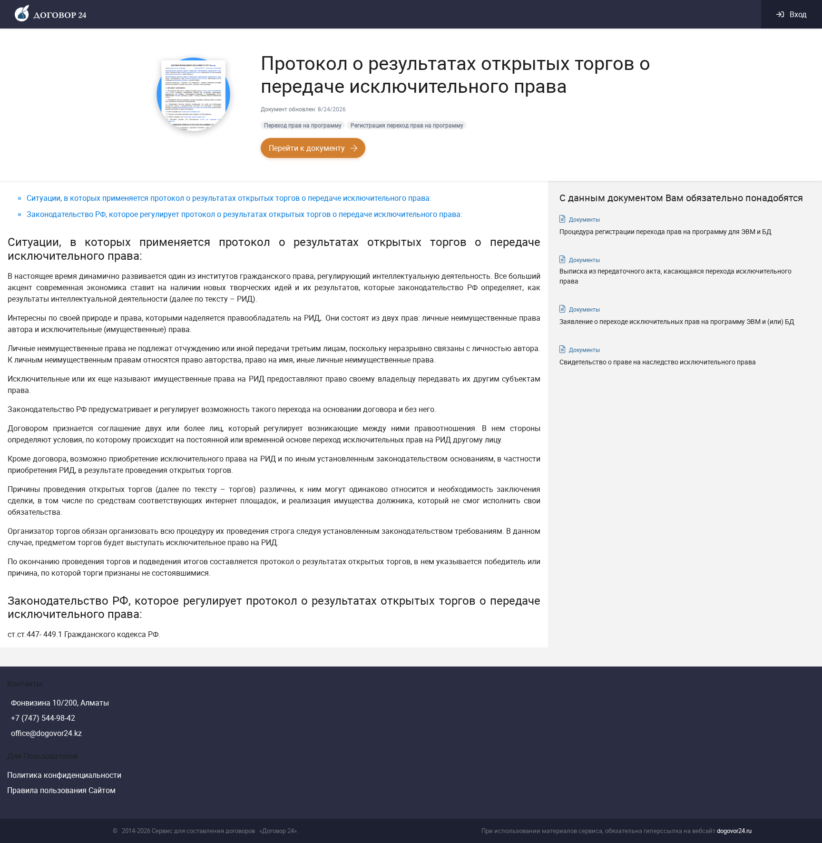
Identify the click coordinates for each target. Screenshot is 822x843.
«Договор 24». (278, 830)
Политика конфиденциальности (64, 775)
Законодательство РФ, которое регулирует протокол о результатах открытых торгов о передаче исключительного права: (244, 214)
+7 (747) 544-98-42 (43, 718)
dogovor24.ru (734, 830)
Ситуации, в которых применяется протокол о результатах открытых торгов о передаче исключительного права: (229, 198)
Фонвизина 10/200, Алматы (60, 702)
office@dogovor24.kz (46, 733)
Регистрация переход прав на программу (407, 125)
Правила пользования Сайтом (61, 790)
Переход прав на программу (303, 125)
